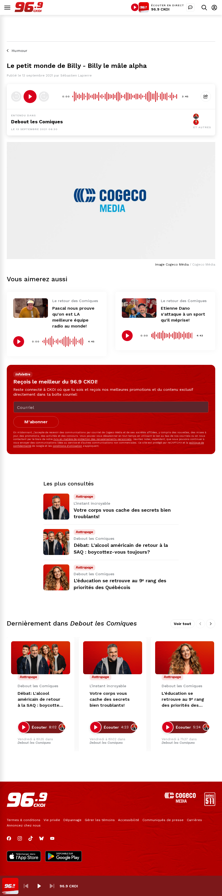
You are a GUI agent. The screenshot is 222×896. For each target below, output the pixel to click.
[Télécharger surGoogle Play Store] (63, 857)
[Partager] (206, 96)
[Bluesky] (41, 838)
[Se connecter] (214, 7)
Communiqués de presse (163, 820)
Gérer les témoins (100, 820)
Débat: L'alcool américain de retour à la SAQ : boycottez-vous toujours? (41, 699)
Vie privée (52, 820)
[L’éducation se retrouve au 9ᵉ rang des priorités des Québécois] (56, 577)
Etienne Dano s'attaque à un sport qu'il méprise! (183, 314)
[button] (26, 886)
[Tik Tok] (30, 838)
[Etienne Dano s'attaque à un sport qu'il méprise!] (139, 308)
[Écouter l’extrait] (30, 96)
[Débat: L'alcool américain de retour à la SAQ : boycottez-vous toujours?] (56, 542)
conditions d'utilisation (67, 445)
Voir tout (182, 623)
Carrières (194, 820)
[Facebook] (9, 838)
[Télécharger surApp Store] (24, 857)
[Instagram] (20, 838)
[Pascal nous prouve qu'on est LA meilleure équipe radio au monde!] (30, 308)
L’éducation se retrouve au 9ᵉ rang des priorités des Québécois (183, 699)
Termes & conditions (23, 820)
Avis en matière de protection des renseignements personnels (92, 439)
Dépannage (72, 820)
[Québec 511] (209, 804)
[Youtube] (52, 838)
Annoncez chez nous (24, 825)
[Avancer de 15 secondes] (44, 96)
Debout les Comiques (37, 121)
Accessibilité (128, 820)
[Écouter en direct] (134, 7)
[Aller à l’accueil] (29, 10)
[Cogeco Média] (180, 801)
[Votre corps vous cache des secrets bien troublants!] (56, 507)
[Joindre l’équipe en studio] (190, 7)
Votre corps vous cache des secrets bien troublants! (110, 699)
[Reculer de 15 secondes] (16, 96)
